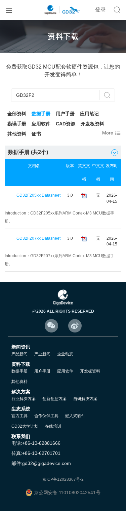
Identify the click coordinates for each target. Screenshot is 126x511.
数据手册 (41, 113)
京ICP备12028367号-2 (63, 479)
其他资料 (16, 133)
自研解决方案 (85, 398)
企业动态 (65, 354)
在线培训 (53, 426)
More (111, 133)
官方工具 (19, 416)
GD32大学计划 (24, 426)
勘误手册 (16, 123)
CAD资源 (65, 123)
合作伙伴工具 (46, 416)
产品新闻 (19, 354)
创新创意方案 (54, 398)
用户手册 (65, 113)
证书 (36, 133)
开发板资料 (92, 123)
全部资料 (16, 113)
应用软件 (41, 123)
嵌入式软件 (75, 416)
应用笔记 (89, 113)
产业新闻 (42, 354)
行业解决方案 (23, 398)
